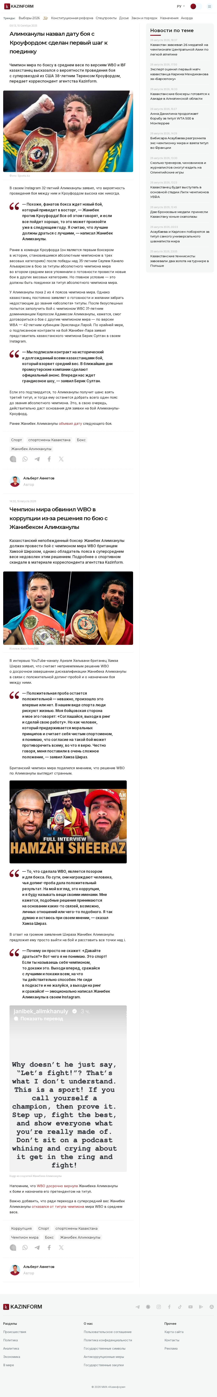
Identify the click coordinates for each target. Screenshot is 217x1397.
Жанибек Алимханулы (31, 449)
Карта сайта (174, 1332)
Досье (124, 18)
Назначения (169, 18)
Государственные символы (104, 1348)
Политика (10, 1340)
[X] (61, 459)
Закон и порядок (144, 18)
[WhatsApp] (25, 459)
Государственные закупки (104, 1365)
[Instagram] (13, 459)
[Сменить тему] (196, 6)
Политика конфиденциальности (108, 1340)
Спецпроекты (106, 18)
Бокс (81, 440)
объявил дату (70, 423)
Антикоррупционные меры (104, 1357)
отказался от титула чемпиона (58, 1206)
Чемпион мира (24, 1237)
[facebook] (169, 1307)
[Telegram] (37, 459)
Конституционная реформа (72, 18)
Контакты (171, 1340)
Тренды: (9, 18)
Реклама (171, 1348)
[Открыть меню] (209, 6)
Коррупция (21, 1228)
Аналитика (11, 1348)
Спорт (16, 440)
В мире (8, 1365)
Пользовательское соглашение (108, 1332)
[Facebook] (49, 459)
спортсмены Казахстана (49, 440)
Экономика (11, 1357)
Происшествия (14, 1332)
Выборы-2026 (29, 18)
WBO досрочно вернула (57, 1186)
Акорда (186, 18)
